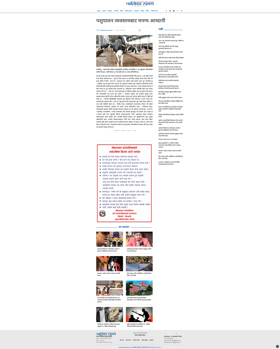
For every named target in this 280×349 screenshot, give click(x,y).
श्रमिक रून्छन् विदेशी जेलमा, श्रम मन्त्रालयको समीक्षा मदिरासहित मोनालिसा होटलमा (109, 300)
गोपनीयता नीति (136, 340)
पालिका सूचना (128, 11)
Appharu (158, 347)
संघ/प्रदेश (136, 11)
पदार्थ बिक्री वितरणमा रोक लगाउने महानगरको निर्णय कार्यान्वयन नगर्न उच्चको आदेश (170, 122)
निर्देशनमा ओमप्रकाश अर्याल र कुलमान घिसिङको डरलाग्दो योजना (169, 129)
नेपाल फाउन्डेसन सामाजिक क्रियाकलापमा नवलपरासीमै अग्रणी (168, 76)
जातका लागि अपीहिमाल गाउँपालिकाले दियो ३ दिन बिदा (170, 157)
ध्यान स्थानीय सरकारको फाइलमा (168, 81)
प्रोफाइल (110, 11)
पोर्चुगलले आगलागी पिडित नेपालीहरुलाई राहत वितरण (169, 163)
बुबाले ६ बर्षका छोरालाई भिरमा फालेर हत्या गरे (170, 53)
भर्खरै (160, 29)
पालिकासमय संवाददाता (107, 30)
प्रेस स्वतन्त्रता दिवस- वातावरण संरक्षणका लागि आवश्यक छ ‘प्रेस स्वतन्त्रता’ (170, 62)
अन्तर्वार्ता (116, 11)
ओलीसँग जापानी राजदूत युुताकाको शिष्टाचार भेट (168, 47)
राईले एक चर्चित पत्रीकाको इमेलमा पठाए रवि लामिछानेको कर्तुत (169, 36)
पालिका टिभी (154, 11)
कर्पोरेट (142, 11)
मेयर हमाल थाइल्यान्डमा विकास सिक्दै (170, 58)
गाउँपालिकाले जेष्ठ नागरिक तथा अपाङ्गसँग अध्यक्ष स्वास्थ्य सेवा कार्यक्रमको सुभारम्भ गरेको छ (170, 69)
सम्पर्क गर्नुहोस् (144, 340)
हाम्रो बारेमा (128, 340)
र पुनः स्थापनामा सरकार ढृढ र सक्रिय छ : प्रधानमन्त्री (171, 42)
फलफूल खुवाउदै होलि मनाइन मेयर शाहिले (169, 93)
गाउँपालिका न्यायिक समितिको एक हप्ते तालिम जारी (170, 102)
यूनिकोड (151, 340)
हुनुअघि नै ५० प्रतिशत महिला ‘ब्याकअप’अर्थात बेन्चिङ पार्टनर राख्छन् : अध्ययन (169, 145)
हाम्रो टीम (122, 340)
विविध (147, 11)
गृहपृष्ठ (98, 11)
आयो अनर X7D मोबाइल (167, 139)
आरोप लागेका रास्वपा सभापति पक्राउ (169, 152)
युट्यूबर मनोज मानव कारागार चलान (170, 98)
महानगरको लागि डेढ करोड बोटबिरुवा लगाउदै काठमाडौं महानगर (168, 87)
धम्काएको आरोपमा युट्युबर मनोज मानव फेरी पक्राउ (170, 135)
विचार (121, 11)
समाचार (104, 11)
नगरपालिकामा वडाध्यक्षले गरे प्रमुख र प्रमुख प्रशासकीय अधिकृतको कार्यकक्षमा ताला (170, 109)
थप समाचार (124, 226)
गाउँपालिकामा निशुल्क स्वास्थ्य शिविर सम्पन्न (171, 116)
